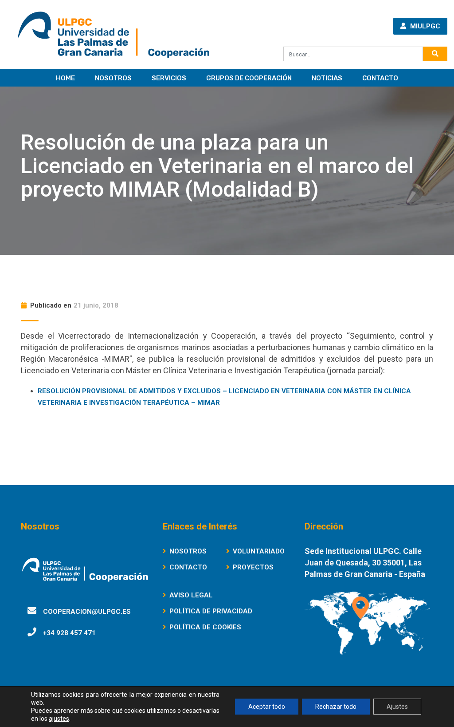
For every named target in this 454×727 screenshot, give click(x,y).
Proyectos (253, 567)
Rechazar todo (335, 706)
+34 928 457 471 (69, 633)
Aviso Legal (191, 595)
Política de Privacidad (210, 611)
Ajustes (397, 706)
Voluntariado (259, 551)
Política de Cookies (205, 627)
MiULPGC (424, 26)
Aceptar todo (266, 706)
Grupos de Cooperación (249, 78)
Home (65, 78)
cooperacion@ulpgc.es (87, 612)
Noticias (327, 78)
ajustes (59, 718)
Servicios (169, 78)
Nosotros (113, 78)
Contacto (380, 78)
